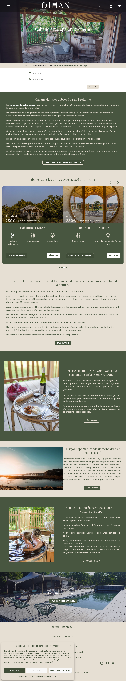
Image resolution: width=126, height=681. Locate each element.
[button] (70, 646)
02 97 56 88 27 (69, 636)
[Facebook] (107, 663)
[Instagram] (101, 663)
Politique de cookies (25, 676)
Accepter (14, 670)
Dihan (27, 65)
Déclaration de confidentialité (45, 676)
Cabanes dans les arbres (42, 65)
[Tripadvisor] (113, 663)
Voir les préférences (60, 670)
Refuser (36, 670)
